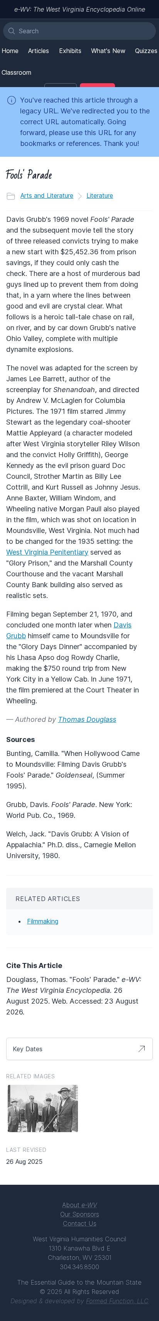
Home (10, 51)
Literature (99, 195)
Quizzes (146, 51)
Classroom (16, 72)
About (79, 1205)
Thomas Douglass (87, 719)
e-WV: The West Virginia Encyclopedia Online (79, 9)
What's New (108, 51)
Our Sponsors (79, 1214)
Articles (38, 51)
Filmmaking (42, 921)
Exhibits (70, 51)
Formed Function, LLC (117, 1301)
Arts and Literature (46, 195)
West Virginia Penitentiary (47, 552)
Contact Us (79, 1223)
